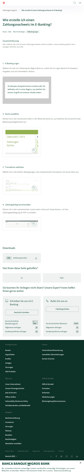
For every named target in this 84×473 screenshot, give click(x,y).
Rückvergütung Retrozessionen (54, 401)
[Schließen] (80, 462)
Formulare (46, 388)
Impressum (36, 451)
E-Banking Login (32, 32)
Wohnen (8, 431)
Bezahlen (8, 435)
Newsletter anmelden (13, 443)
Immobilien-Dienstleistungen (53, 354)
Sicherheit (46, 393)
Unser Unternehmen (13, 384)
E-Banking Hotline (62, 309)
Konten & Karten (48, 359)
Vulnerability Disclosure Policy (16, 401)
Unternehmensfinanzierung (52, 350)
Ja (22, 278)
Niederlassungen (48, 397)
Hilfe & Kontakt (48, 384)
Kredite (8, 359)
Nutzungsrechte (49, 451)
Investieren (9, 422)
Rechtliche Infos (23, 451)
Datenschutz (9, 451)
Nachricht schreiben (21, 312)
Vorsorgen (9, 367)
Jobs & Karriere (11, 393)
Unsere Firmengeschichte (14, 388)
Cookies (61, 451)
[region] (42, 466)
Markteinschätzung (12, 418)
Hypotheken (10, 354)
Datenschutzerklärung (62, 471)
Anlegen (8, 363)
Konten (8, 350)
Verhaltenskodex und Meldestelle (17, 405)
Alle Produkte (10, 371)
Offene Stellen (10, 397)
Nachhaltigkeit (10, 439)
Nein (62, 278)
